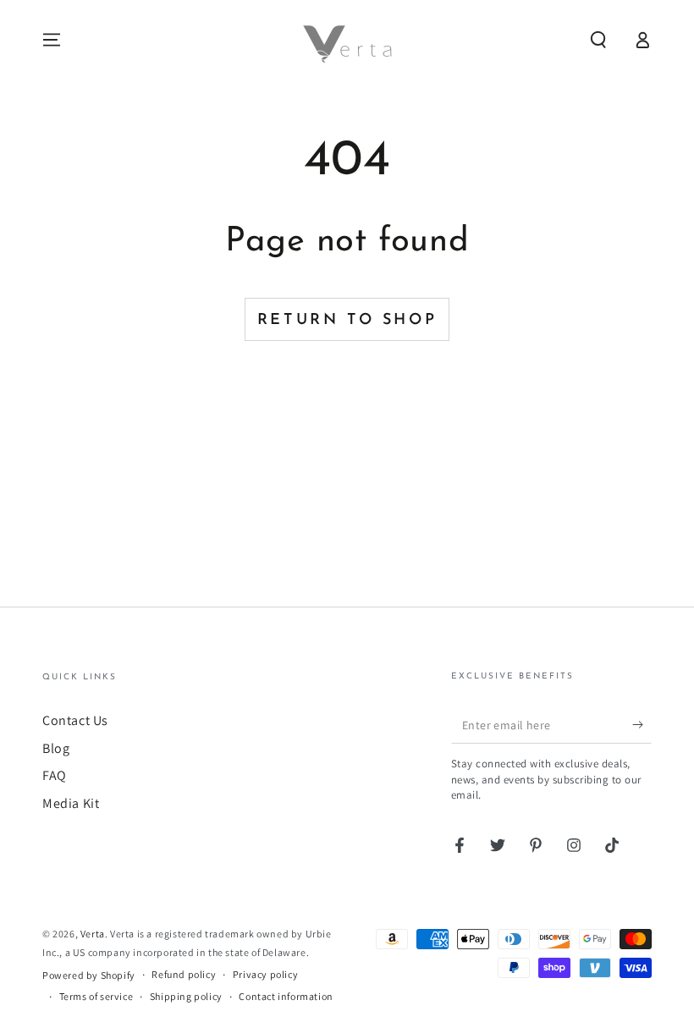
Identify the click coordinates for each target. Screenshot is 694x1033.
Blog (55, 748)
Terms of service (96, 996)
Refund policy (183, 974)
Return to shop (347, 320)
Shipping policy (186, 996)
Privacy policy (265, 974)
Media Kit (70, 803)
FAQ (54, 775)
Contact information (286, 996)
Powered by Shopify (88, 975)
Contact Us (75, 720)
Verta (92, 933)
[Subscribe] (642, 724)
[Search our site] (598, 39)
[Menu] (52, 39)
